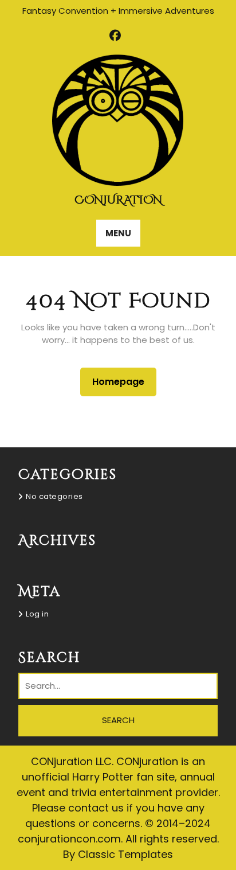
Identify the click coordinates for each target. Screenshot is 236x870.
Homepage (123, 381)
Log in (37, 613)
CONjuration (118, 200)
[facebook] (115, 36)
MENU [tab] (118, 233)
